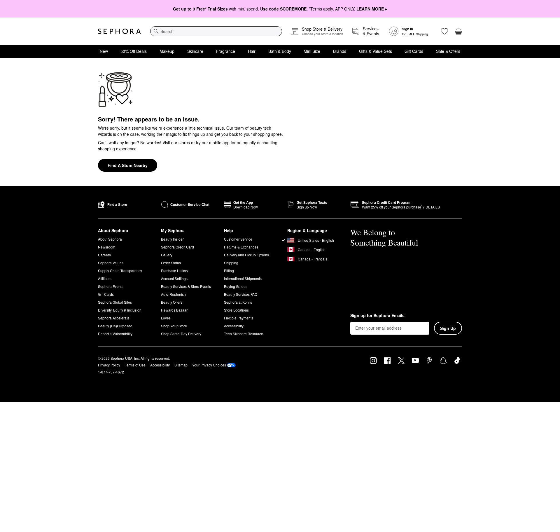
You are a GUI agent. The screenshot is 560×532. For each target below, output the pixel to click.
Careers (104, 254)
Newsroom (106, 246)
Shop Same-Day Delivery (181, 333)
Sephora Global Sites (115, 302)
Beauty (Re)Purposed (115, 325)
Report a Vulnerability (115, 333)
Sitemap (181, 364)
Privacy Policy (109, 364)
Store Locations (236, 309)
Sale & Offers (448, 51)
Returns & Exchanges (241, 246)
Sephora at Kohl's (238, 302)
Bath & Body (279, 51)
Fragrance (225, 51)
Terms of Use (135, 364)
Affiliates (104, 278)
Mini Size (312, 51)
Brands (339, 51)
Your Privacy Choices (209, 364)
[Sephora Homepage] (119, 31)
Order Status (171, 262)
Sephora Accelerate (114, 317)
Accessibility (234, 325)
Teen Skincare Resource (243, 333)
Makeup (167, 51)
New (104, 51)
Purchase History (174, 270)
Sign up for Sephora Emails (377, 315)
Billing (229, 270)
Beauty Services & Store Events (186, 286)
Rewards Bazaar (174, 309)
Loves (166, 317)
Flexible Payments (238, 317)
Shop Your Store (174, 325)
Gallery (166, 254)
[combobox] (216, 31)
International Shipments (243, 278)
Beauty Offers (171, 302)
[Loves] (445, 31)
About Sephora (110, 239)
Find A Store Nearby (128, 165)
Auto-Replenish (173, 294)
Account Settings (174, 278)
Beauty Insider (172, 239)
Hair (252, 51)
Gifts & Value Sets (375, 51)
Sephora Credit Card (177, 246)
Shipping (231, 262)
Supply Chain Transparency (120, 270)
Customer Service (238, 239)
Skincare (195, 51)
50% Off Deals (133, 51)
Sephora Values (110, 262)
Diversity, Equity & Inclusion (119, 309)
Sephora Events (110, 286)
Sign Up (448, 328)
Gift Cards (414, 51)
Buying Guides (235, 286)
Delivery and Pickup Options (246, 254)
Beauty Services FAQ (240, 294)
